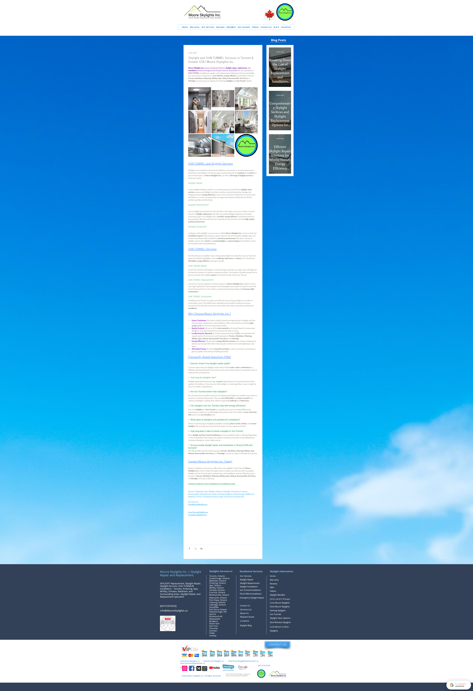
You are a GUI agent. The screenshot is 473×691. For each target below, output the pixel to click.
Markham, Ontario (217, 580)
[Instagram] (184, 668)
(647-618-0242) (168, 606)
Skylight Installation (249, 586)
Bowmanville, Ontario (219, 595)
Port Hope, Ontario (218, 600)
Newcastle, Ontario (218, 597)
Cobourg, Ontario (217, 602)
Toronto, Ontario (217, 576)
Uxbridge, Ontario (217, 604)
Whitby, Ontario (216, 587)
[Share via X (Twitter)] (195, 548)
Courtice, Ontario (217, 592)
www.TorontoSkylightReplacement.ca (243, 661)
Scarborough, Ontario (219, 578)
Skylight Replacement (250, 583)
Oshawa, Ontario (217, 590)
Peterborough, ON (217, 611)
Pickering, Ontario (217, 583)
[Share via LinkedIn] (201, 548)
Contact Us (245, 605)
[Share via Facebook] (189, 548)
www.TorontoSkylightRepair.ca (192, 663)
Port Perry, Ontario (218, 609)
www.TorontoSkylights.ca (213, 661)
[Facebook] (191, 668)
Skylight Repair (246, 579)
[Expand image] (199, 98)
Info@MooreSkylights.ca (174, 610)
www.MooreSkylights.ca (190, 661)
